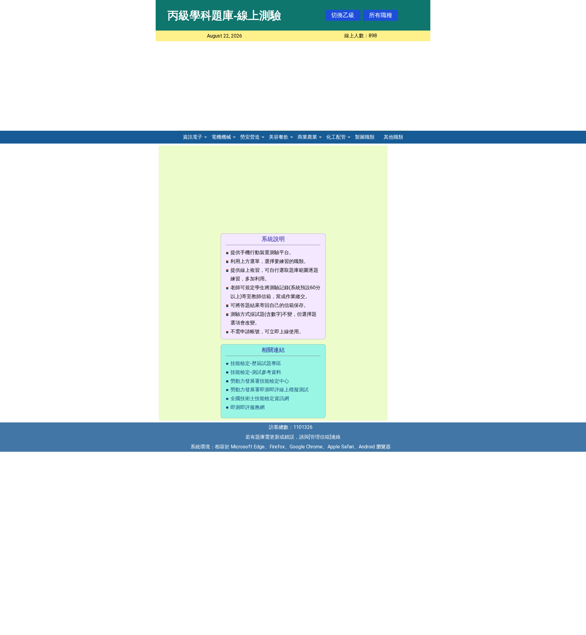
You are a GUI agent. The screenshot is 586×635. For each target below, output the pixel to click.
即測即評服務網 (247, 407)
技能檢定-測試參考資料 (255, 372)
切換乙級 (342, 15)
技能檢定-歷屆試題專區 (255, 363)
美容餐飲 (278, 137)
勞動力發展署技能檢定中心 (259, 381)
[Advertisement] (293, 87)
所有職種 (380, 15)
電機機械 (221, 137)
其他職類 (393, 137)
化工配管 (336, 137)
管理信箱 (320, 437)
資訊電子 (192, 137)
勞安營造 (250, 137)
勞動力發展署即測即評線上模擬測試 (269, 389)
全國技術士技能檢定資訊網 (259, 398)
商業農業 (307, 137)
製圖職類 (364, 137)
